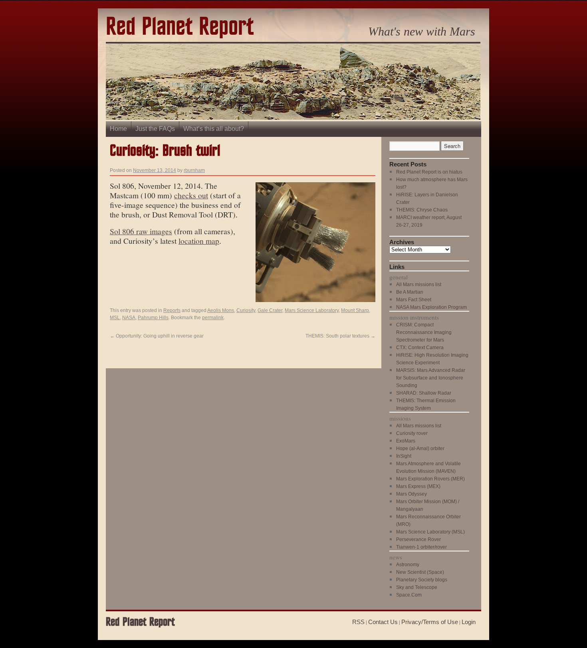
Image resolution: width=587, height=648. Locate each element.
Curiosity (245, 310)
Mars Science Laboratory (312, 310)
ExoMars (405, 441)
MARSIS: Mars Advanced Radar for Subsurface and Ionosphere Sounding (430, 377)
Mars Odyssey (411, 494)
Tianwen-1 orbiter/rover (421, 547)
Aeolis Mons (220, 310)
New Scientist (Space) (420, 572)
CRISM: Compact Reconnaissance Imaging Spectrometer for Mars (424, 332)
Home (118, 128)
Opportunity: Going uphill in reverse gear (157, 336)
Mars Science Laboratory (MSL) (430, 532)
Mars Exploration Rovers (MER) (430, 479)
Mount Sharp (355, 310)
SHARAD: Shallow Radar (423, 393)
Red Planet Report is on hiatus (429, 172)
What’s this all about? (213, 128)
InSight (403, 456)
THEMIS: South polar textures (340, 336)
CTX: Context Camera (420, 347)
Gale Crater (270, 310)
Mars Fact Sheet (413, 299)
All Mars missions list (418, 284)
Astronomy (407, 564)
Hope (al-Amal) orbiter (420, 448)
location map (198, 240)
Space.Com (409, 595)
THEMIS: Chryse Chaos (422, 210)
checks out (191, 195)
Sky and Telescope (416, 587)
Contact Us (383, 621)
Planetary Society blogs (421, 580)
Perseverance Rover (418, 539)
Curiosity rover (412, 433)
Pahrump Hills (153, 317)
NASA (128, 317)
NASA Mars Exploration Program (431, 307)
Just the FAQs (155, 128)
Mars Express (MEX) (418, 486)
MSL (115, 317)
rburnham (194, 170)
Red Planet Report (180, 27)
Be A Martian (409, 292)
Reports (171, 310)
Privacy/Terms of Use (429, 621)
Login (469, 621)
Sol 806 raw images (141, 231)
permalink (213, 317)
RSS (358, 621)
